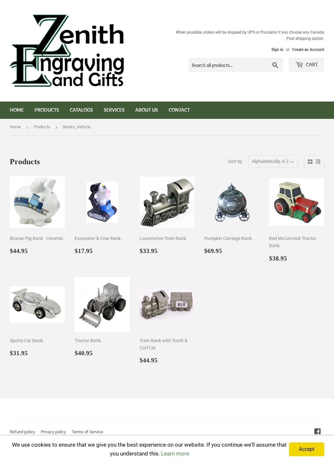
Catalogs (81, 110)
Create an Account (308, 49)
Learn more (175, 453)
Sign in (277, 49)
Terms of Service (87, 431)
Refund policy (22, 431)
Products (47, 110)
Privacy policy (53, 431)
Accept (306, 449)
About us (146, 110)
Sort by (235, 161)
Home (17, 110)
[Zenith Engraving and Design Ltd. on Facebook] (317, 432)
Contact (179, 110)
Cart (311, 64)
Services (114, 110)
